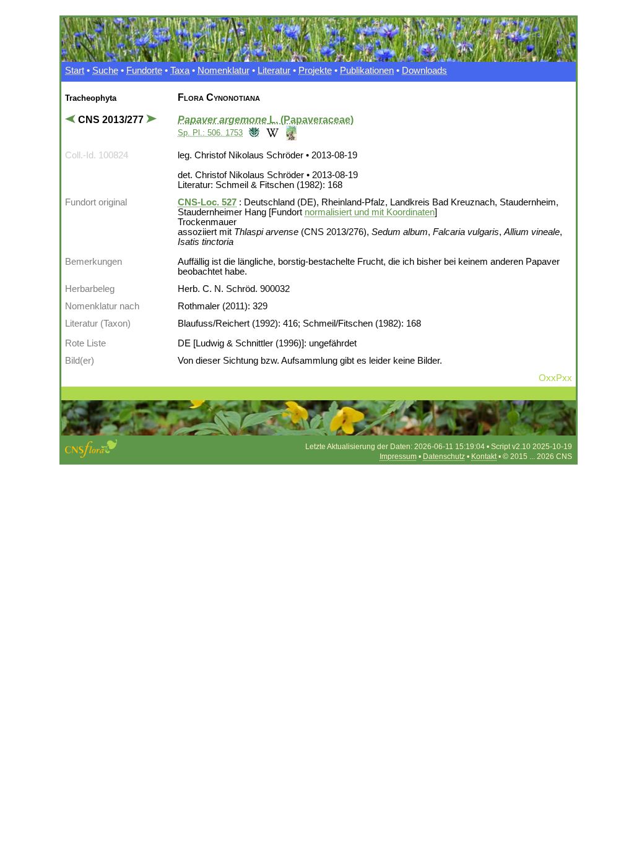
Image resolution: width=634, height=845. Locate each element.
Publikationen (367, 70)
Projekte (315, 70)
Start (74, 70)
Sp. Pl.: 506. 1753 (210, 132)
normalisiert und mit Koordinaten (370, 212)
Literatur (274, 70)
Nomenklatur (224, 70)
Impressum (398, 456)
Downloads (424, 70)
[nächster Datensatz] (152, 119)
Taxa (179, 70)
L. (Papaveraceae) (266, 119)
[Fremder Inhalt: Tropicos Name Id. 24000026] (253, 132)
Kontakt (484, 456)
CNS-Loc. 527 (207, 202)
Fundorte (144, 70)
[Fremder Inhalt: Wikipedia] (271, 132)
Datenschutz (444, 456)
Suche (105, 70)
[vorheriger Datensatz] (71, 119)
